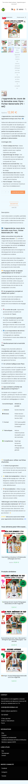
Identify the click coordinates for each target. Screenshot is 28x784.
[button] (24, 21)
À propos (4, 735)
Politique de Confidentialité (9, 737)
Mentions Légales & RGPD (9, 742)
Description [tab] (14, 204)
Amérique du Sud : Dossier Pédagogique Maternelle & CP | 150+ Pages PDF (14, 602)
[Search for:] (25, 9)
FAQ (3, 751)
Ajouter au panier (18, 192)
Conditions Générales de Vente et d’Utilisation (14, 740)
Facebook (4, 768)
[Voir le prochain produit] (25, 17)
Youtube (4, 776)
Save (5, 18)
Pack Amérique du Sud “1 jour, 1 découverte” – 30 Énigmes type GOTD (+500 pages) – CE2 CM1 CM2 (14, 639)
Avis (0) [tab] (14, 207)
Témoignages (5, 753)
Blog (3, 733)
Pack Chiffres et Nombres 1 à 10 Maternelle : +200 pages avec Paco (14, 558)
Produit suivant (20, 17)
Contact (4, 755)
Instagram (4, 772)
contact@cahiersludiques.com (9, 707)
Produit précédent (8, 17)
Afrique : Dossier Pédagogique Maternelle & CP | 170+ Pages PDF (15, 676)
